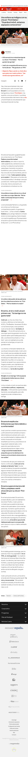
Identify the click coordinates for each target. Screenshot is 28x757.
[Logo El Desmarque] (14, 657)
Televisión (8, 595)
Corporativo (6, 608)
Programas (5, 613)
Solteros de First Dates (18, 595)
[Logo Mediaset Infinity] (14, 636)
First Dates (8, 51)
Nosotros (5, 604)
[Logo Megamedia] (14, 743)
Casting (15, 12)
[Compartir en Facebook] (25, 81)
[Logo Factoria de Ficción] (14, 663)
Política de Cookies (14, 728)
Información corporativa (14, 722)
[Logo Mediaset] (14, 629)
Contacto (14, 734)
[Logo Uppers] (14, 685)
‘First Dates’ (18, 93)
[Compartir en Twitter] (18, 81)
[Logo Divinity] (14, 652)
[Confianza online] (14, 751)
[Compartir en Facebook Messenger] (22, 81)
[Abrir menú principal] (25, 9)
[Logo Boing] (14, 669)
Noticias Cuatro (7, 621)
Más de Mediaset (7, 617)
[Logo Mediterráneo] (14, 712)
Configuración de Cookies (14, 726)
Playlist (20, 12)
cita (25, 97)
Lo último (4, 12)
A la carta (10, 12)
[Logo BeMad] (14, 680)
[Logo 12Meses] (14, 696)
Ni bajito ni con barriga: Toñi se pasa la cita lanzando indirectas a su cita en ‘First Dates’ (13, 378)
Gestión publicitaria (14, 730)
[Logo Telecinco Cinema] (14, 690)
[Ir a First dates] (9, 9)
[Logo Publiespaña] (14, 707)
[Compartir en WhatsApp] (15, 81)
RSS (14, 732)
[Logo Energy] (14, 674)
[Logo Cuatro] (14, 647)
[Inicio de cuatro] (2, 9)
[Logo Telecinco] (14, 641)
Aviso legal (14, 720)
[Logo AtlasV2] (14, 701)
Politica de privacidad (14, 724)
